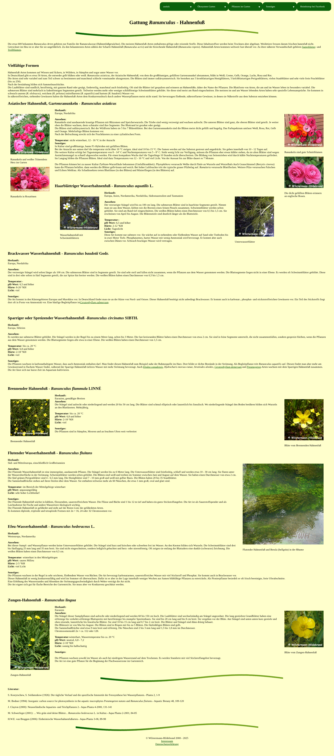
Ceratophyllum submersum (94, 302)
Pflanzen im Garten (241, 6)
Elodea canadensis (153, 366)
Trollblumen (14, 49)
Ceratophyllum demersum (228, 366)
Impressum (167, 741)
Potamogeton (254, 366)
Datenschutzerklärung (167, 744)
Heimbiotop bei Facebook (312, 6)
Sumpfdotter (308, 46)
